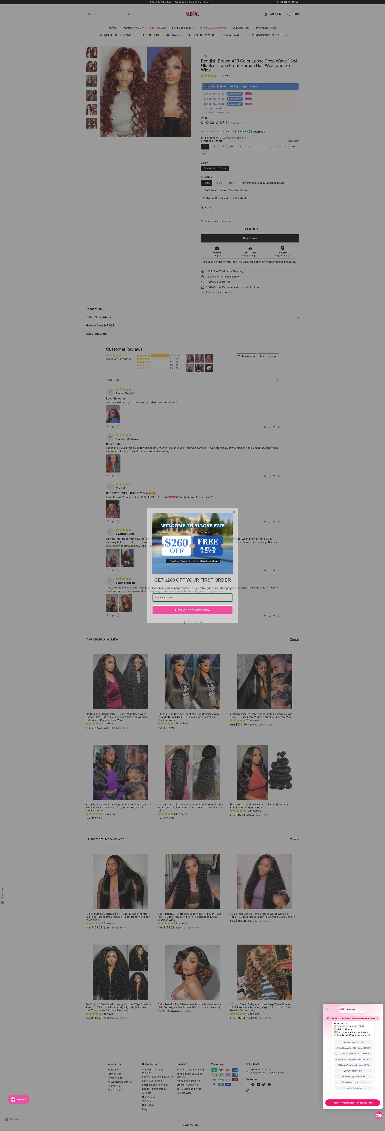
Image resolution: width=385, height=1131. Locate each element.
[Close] (234, 512)
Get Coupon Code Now (192, 610)
